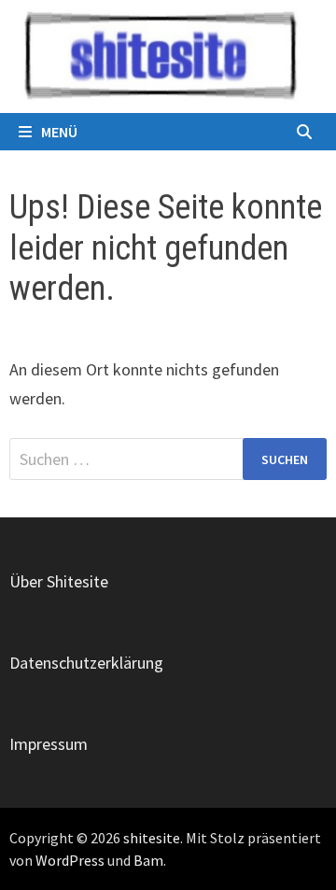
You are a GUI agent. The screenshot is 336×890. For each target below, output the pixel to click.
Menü (59, 131)
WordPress (70, 860)
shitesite (151, 837)
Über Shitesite (58, 581)
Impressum (48, 744)
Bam (148, 860)
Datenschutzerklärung (86, 662)
